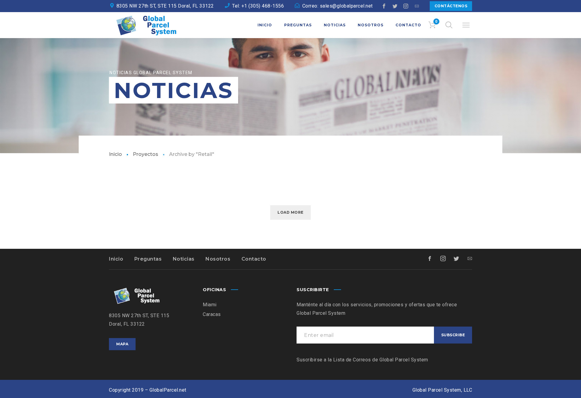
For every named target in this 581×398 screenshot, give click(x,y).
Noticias (184, 259)
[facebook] (384, 6)
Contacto (253, 259)
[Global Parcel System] (145, 25)
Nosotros (217, 259)
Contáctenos (451, 6)
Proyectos (145, 154)
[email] (417, 6)
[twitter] (395, 6)
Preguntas (148, 259)
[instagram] (406, 6)
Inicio (115, 154)
